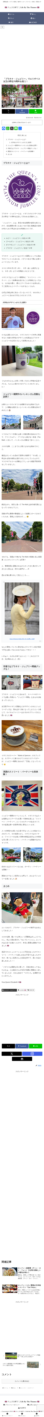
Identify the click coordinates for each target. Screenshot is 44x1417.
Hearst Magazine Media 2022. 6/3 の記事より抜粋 (22, 638)
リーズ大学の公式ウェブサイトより (11, 329)
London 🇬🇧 (23, 990)
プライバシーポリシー (12, 1405)
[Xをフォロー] (12, 1054)
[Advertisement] (22, 51)
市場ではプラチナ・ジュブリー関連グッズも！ (23, 148)
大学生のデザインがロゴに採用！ (21, 142)
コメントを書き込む (22, 1381)
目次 (19, 135)
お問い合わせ (33, 1405)
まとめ (10, 154)
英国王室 (31, 990)
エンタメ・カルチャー (10, 990)
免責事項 (23, 1408)
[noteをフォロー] (22, 1059)
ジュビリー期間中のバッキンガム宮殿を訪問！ (23, 145)
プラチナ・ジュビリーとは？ (17, 139)
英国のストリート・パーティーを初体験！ (21, 151)
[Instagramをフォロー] (32, 1054)
